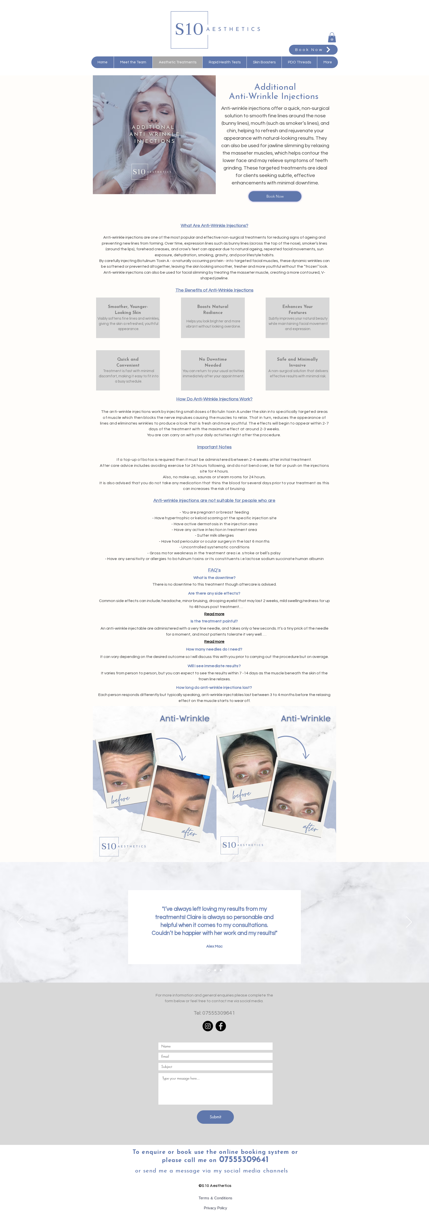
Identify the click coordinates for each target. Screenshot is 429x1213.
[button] (332, 37)
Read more (214, 614)
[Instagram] (208, 1026)
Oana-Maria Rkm (214, 934)
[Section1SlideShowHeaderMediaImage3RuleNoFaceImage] (221, 970)
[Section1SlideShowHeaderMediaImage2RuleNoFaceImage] (214, 970)
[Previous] (20, 922)
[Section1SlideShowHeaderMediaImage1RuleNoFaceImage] (208, 970)
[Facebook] (220, 1026)
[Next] (409, 922)
